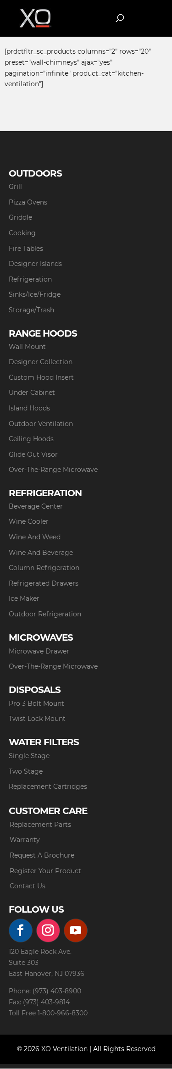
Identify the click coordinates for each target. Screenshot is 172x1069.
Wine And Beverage (41, 552)
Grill (15, 187)
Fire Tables (26, 248)
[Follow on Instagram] (48, 930)
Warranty (25, 840)
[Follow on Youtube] (76, 930)
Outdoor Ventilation (41, 424)
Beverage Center (36, 506)
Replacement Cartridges (48, 786)
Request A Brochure (42, 855)
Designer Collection (40, 362)
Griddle (20, 217)
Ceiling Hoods (31, 439)
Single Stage (29, 756)
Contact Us (27, 886)
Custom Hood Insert (41, 377)
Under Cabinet (32, 392)
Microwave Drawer (39, 651)
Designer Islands (35, 264)
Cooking (22, 233)
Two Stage (26, 771)
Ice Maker (24, 598)
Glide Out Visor (33, 454)
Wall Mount (27, 347)
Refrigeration (30, 279)
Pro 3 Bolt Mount (36, 703)
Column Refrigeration (44, 568)
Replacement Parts (40, 824)
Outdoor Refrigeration (45, 614)
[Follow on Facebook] (21, 930)
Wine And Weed (35, 537)
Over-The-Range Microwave (53, 469)
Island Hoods (29, 408)
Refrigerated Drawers (43, 583)
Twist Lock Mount (37, 719)
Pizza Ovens (28, 202)
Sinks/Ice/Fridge (35, 294)
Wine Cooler (29, 521)
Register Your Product (45, 871)
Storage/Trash (31, 310)
